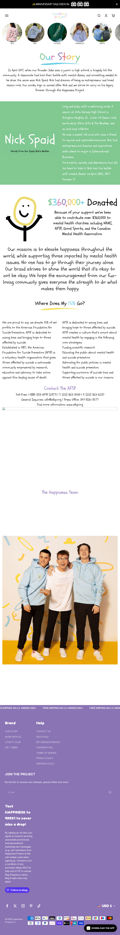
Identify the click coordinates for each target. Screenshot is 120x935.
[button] (100, 928)
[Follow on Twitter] (15, 906)
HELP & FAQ (42, 736)
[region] (60, 4)
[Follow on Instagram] (23, 906)
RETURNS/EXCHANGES (48, 742)
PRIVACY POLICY (44, 758)
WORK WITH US (13, 736)
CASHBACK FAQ (44, 747)
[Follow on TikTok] (39, 906)
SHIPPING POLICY (45, 763)
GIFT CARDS (11, 747)
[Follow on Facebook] (7, 906)
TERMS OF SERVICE (46, 753)
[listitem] (12, 33)
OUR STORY (11, 731)
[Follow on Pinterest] (31, 906)
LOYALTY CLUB (12, 742)
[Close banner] (116, 4)
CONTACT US (43, 731)
